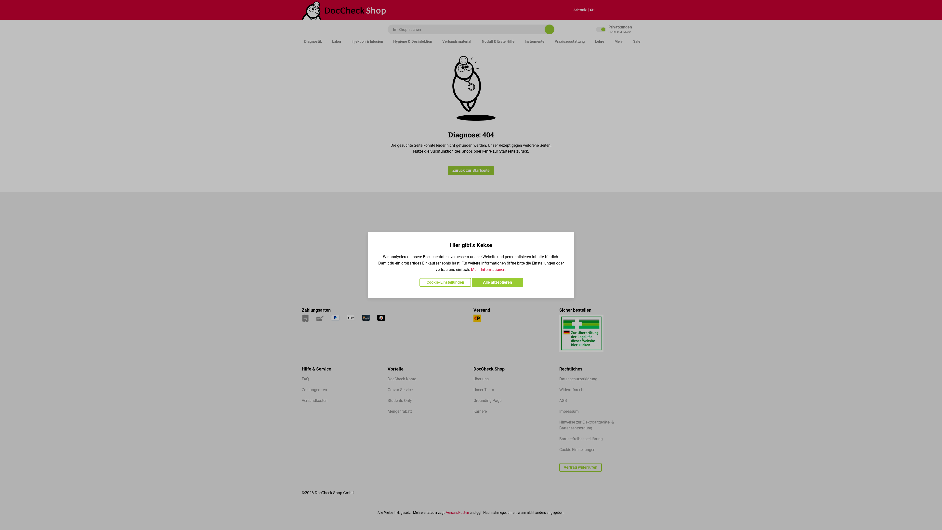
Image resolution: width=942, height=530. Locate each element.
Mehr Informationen (488, 269)
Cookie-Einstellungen (445, 282)
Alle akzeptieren (497, 282)
